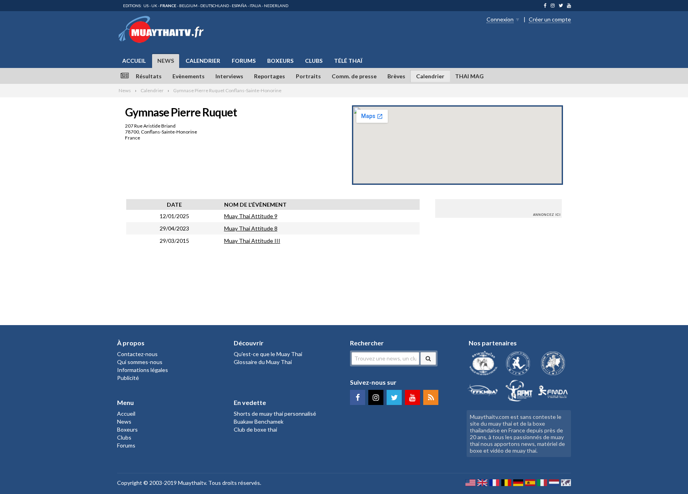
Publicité (128, 377)
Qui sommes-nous (139, 361)
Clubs (313, 60)
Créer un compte (550, 19)
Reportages (269, 76)
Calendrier (203, 60)
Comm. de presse (354, 76)
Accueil (134, 60)
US (146, 5)
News (165, 60)
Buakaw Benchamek (258, 421)
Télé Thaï (348, 60)
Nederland (276, 5)
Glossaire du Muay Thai (263, 361)
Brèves (396, 76)
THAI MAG (469, 76)
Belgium (188, 5)
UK (154, 5)
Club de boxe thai (255, 429)
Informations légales (142, 369)
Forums (244, 60)
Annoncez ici (547, 215)
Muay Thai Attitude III (252, 240)
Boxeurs (280, 60)
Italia (255, 5)
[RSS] (430, 397)
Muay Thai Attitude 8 (251, 228)
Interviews (229, 76)
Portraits (308, 76)
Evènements (188, 76)
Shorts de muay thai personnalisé (275, 413)
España (239, 5)
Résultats (149, 76)
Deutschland (214, 5)
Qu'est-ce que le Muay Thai (268, 354)
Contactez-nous (137, 354)
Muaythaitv (192, 482)
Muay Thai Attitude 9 (251, 216)
